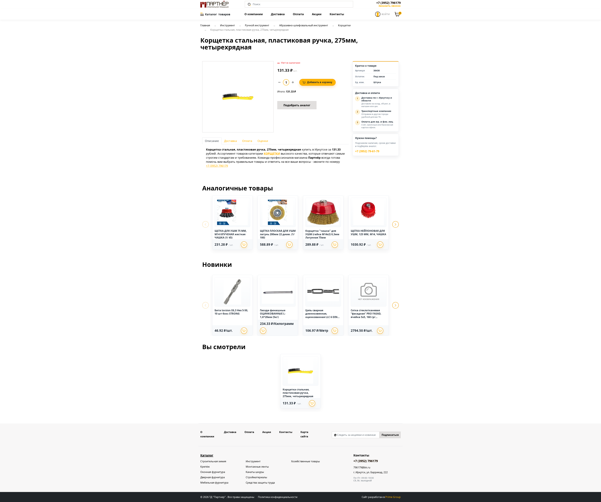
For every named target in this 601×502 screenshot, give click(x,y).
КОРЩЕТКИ (272, 153)
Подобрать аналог (296, 105)
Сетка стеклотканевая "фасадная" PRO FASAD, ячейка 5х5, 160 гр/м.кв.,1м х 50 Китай (366, 315)
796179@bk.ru (361, 467)
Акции (316, 14)
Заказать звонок (389, 5)
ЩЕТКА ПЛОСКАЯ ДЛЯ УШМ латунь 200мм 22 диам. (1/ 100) (278, 234)
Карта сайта (304, 434)
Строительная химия (213, 461)
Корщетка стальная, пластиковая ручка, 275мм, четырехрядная (298, 393)
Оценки (262, 141)
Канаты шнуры (255, 472)
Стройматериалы (256, 477)
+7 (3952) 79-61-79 (367, 151)
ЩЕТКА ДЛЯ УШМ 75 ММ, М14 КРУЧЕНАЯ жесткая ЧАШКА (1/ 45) (231, 234)
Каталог (206, 455)
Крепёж (205, 466)
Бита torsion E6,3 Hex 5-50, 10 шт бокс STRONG (231, 312)
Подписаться (390, 435)
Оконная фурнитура (212, 472)
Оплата (298, 14)
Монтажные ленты (257, 466)
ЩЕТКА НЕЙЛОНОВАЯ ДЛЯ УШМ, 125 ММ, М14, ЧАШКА (368, 232)
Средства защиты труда (260, 482)
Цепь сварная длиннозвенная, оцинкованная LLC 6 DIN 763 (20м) (321, 315)
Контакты (337, 14)
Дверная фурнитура (212, 477)
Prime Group (393, 497)
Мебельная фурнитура (214, 482)
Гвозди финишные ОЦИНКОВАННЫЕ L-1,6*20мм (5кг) (272, 314)
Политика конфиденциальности (277, 497)
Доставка (278, 14)
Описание (212, 141)
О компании (253, 14)
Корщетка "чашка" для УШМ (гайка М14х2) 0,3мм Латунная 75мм (322, 234)
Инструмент (253, 461)
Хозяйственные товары (305, 461)
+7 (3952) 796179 (388, 3)
